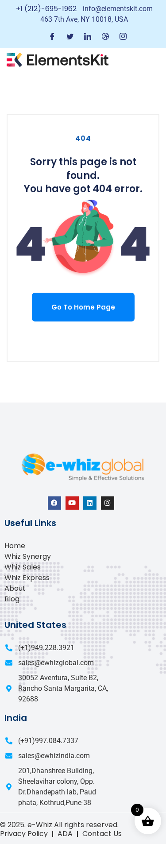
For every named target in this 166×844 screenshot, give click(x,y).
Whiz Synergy (27, 556)
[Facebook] (52, 37)
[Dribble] (105, 37)
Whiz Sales (22, 567)
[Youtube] (72, 503)
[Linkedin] (90, 503)
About (15, 588)
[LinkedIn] (87, 37)
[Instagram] (123, 37)
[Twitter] (69, 37)
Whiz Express (27, 578)
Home (14, 546)
